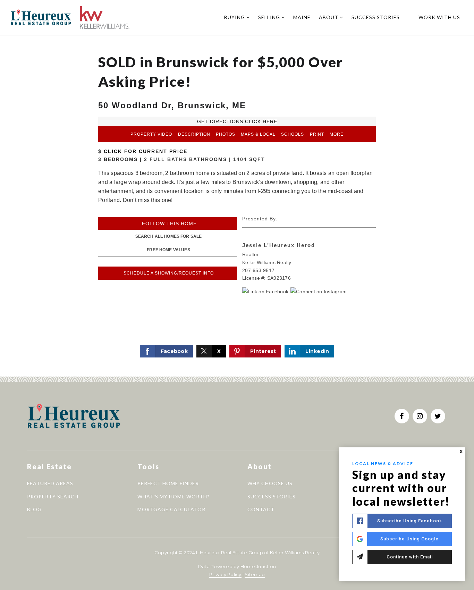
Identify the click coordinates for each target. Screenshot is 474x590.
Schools (292, 134)
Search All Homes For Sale (168, 236)
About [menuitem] (329, 17)
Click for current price (144, 151)
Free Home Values (168, 249)
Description (194, 134)
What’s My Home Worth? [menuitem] (173, 496)
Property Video (151, 134)
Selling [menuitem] (269, 17)
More (337, 134)
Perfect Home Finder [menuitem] (168, 483)
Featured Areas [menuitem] (50, 483)
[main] (237, 188)
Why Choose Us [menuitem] (270, 483)
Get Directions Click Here (237, 121)
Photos (225, 134)
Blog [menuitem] (34, 509)
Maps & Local (258, 134)
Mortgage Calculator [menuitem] (171, 509)
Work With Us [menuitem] (439, 17)
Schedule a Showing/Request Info (169, 273)
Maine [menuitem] (302, 17)
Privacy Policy (225, 574)
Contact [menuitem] (260, 509)
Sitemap (255, 574)
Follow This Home (169, 223)
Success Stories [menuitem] (376, 17)
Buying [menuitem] (235, 17)
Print (317, 134)
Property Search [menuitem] (52, 496)
